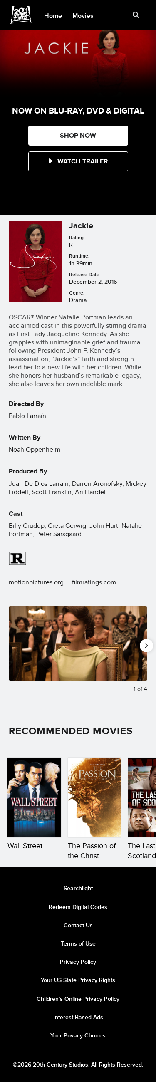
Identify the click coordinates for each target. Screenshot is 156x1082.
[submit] (136, 15)
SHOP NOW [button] (78, 135)
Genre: (76, 292)
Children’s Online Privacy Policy (78, 999)
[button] (78, 161)
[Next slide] (141, 643)
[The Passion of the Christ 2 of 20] (94, 798)
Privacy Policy (78, 962)
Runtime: (79, 255)
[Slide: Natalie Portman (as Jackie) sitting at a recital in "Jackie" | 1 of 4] (78, 643)
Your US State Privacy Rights (78, 980)
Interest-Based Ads (78, 1017)
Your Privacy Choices (78, 1035)
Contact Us (78, 925)
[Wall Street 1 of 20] (34, 798)
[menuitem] (53, 15)
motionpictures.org (36, 582)
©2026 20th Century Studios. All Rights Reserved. (78, 1064)
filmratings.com (94, 582)
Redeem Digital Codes (78, 907)
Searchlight (78, 888)
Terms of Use (78, 943)
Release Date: (85, 274)
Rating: (77, 237)
